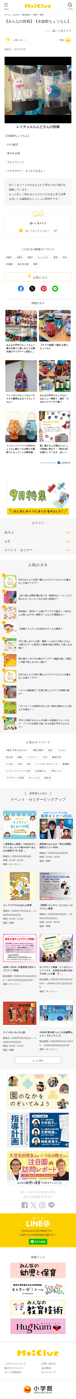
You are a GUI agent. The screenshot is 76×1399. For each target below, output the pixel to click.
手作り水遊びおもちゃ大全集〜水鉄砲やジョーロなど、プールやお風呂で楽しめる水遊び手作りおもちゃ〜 (43, 723)
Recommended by (48, 463)
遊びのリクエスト (14, 1368)
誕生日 (47, 777)
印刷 (62, 40)
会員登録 (46, 1368)
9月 (29, 764)
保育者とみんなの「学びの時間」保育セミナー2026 (56, 846)
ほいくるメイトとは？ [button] (37, 230)
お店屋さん (40, 771)
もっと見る (38, 1060)
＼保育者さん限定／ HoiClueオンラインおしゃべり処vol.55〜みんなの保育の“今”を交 (19, 847)
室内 (55, 257)
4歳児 (19, 257)
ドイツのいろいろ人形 (14, 1032)
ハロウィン (32, 757)
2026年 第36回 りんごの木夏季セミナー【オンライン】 (56, 1034)
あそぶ (9, 532)
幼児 (65, 257)
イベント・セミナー (18, 550)
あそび (16, 15)
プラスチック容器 (15, 777)
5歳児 (30, 257)
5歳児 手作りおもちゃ (17, 750)
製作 (35, 264)
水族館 (9, 264)
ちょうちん (43, 257)
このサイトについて (15, 1363)
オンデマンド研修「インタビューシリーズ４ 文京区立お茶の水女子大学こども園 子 (56, 970)
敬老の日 (56, 757)
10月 (20, 764)
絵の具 (9, 757)
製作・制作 (39, 15)
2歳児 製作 (38, 750)
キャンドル (34, 777)
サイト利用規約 (12, 1372)
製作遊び (27, 15)
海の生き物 (23, 264)
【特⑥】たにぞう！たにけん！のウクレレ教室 (56, 907)
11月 (45, 757)
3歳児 (9, 257)
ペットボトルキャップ (46, 764)
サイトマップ (48, 1372)
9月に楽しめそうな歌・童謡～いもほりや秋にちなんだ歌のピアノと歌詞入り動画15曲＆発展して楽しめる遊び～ (45, 644)
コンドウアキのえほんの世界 (17, 905)
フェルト (61, 750)
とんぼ (9, 764)
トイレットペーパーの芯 (18, 771)
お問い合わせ (48, 1363)
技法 (50, 750)
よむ (7, 541)
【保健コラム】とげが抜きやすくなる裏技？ (40, 628)
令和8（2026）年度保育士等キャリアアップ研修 (19, 969)
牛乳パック (56, 771)
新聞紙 (65, 764)
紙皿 (20, 757)
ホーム (7, 15)
